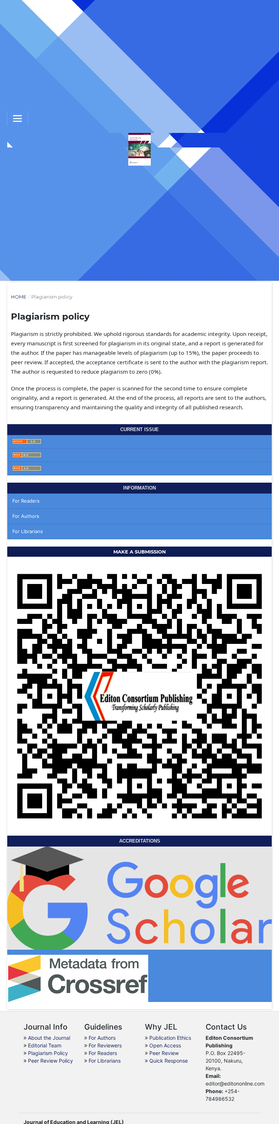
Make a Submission (139, 552)
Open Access (165, 1045)
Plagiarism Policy (48, 1053)
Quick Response (168, 1061)
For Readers (26, 501)
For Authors (25, 516)
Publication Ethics (170, 1038)
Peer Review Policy (50, 1061)
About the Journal (49, 1038)
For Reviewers (105, 1045)
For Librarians (27, 531)
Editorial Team (44, 1045)
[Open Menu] (17, 118)
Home (19, 297)
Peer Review (164, 1053)
